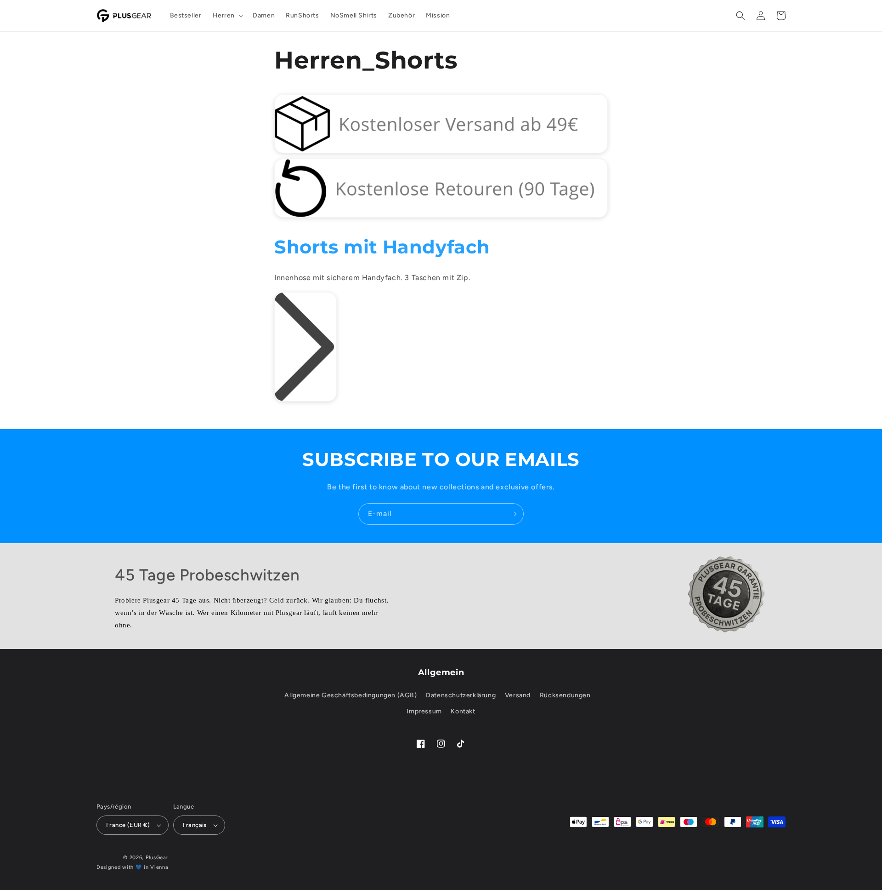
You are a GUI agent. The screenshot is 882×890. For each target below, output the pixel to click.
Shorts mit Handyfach (382, 246)
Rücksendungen (565, 695)
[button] (227, 15)
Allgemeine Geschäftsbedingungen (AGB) (350, 695)
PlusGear (157, 858)
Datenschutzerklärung (461, 695)
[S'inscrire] (513, 514)
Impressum (424, 711)
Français (195, 824)
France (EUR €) (128, 824)
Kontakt (463, 711)
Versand (518, 695)
